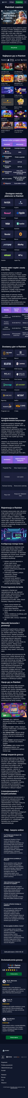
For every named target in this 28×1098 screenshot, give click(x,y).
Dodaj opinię (14, 974)
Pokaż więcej (14, 1037)
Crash (18, 60)
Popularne (4, 60)
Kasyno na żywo (12, 60)
